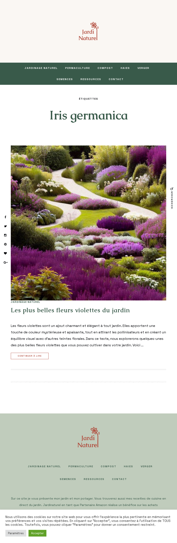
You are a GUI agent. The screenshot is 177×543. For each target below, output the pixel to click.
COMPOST (105, 68)
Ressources (91, 79)
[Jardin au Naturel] (88, 31)
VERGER (143, 68)
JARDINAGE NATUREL (41, 68)
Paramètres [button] (16, 533)
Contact (116, 79)
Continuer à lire (30, 355)
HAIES (125, 68)
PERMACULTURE (77, 68)
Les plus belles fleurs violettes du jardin (70, 310)
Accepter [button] (37, 533)
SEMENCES (65, 79)
